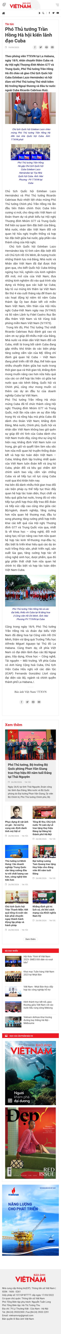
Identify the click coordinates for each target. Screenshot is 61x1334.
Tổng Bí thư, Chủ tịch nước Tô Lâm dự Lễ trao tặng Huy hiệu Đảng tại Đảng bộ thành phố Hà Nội (44, 828)
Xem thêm (13, 725)
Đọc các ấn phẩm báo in (21, 1036)
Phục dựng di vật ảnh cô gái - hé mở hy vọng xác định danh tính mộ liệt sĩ (16, 826)
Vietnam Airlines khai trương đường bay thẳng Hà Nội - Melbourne (38, 1020)
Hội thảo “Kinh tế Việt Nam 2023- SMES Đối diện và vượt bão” (38, 959)
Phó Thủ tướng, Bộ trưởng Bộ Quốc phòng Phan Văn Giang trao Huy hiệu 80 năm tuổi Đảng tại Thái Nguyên (30, 771)
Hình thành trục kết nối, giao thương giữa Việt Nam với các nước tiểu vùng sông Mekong (38, 1005)
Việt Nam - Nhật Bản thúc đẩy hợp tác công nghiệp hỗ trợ (38, 988)
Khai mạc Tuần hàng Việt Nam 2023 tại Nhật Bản (39, 973)
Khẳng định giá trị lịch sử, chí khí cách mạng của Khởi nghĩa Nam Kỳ (44, 911)
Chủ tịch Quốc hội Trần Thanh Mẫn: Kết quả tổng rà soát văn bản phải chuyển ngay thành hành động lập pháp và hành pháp (16, 916)
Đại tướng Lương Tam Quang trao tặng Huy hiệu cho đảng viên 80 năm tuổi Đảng (44, 867)
